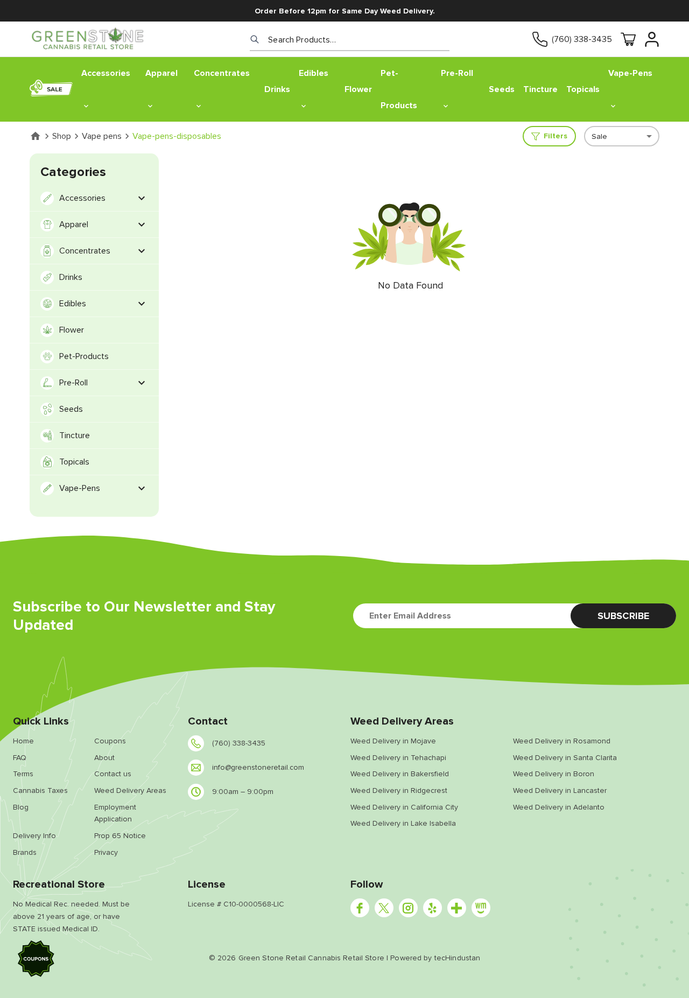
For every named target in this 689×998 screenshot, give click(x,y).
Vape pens (102, 136)
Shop (61, 136)
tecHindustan (457, 957)
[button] (36, 960)
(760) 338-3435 (582, 39)
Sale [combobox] (599, 136)
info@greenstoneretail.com (258, 767)
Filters (555, 135)
